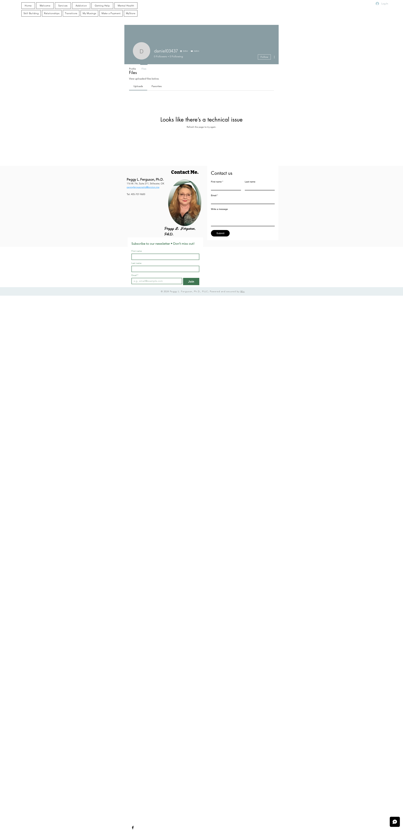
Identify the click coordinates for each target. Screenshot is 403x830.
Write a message (219, 209)
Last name (250, 181)
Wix (242, 291)
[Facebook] (133, 827)
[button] (89, 13)
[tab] (138, 86)
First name (217, 181)
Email (214, 195)
